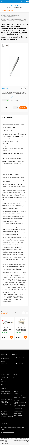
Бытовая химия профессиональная (5, 402)
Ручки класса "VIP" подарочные (8, 16)
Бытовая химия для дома (6, 399)
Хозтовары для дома (18, 408)
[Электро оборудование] (13, 442)
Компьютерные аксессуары (7, 416)
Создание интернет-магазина (7, 432)
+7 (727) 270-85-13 (4, 354)
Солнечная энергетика (6, 393)
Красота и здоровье (5, 418)
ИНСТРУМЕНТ (4, 411)
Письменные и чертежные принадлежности (10, 15)
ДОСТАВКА (3, 381)
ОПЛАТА (3, 379)
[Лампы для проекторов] (10, 440)
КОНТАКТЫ (3, 375)
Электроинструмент (18, 411)
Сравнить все (4, 313)
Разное (15, 417)
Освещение (16, 398)
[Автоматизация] (4, 438)
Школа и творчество (18, 409)
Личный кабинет (16, 375)
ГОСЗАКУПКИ (4, 384)
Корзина (15, 374)
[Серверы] (3, 442)
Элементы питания (18, 415)
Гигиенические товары (6, 404)
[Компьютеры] (24, 442)
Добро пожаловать (5, 374)
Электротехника (17, 413)
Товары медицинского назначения (6, 396)
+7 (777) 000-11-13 (15, 354)
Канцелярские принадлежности (13, 14)
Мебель (16, 393)
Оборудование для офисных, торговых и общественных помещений (20, 396)
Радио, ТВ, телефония (19, 400)
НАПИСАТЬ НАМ (4, 377)
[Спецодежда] (4, 443)
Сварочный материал (5, 391)
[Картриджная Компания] (17, 438)
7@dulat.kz (3, 361)
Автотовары (3, 397)
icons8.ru (23, 427)
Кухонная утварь (18, 391)
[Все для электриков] (23, 440)
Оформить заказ (16, 377)
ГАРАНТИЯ (3, 383)
